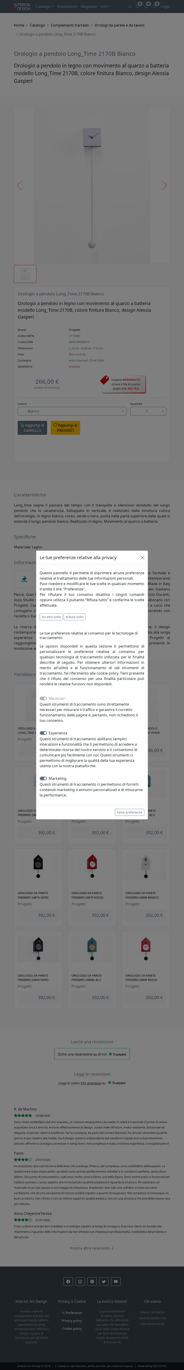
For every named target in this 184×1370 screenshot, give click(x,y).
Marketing (57, 778)
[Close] (142, 557)
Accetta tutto (51, 617)
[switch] (43, 733)
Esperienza (58, 733)
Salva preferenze (129, 812)
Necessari (57, 698)
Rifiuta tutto (74, 617)
